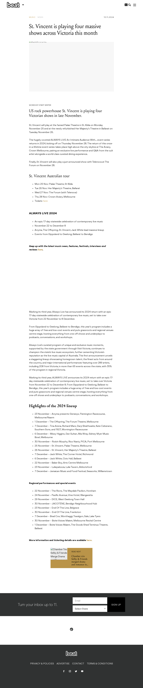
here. (89, 540)
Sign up (116, 605)
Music (32, 17)
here (45, 201)
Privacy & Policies (42, 664)
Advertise (63, 664)
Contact (78, 664)
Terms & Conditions (100, 664)
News (40, 17)
